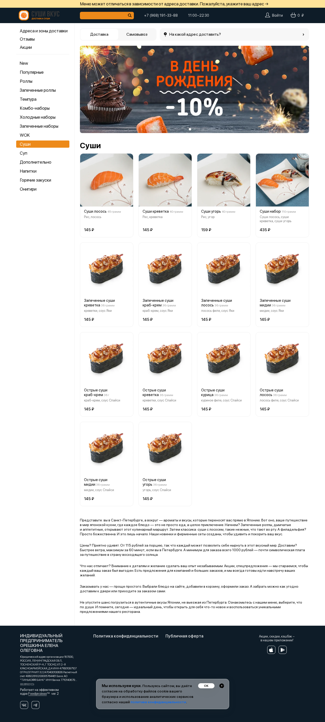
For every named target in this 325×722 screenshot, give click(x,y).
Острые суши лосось (271, 392)
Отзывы (27, 39)
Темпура (28, 99)
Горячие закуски (35, 180)
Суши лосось (95, 211)
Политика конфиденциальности (125, 636)
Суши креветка (156, 211)
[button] (87, 89)
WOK (25, 135)
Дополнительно (35, 162)
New (24, 63)
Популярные (32, 72)
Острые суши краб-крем (95, 392)
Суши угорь (211, 211)
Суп (23, 153)
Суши (25, 144)
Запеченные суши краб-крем (158, 302)
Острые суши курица (213, 392)
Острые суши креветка (154, 392)
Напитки (28, 171)
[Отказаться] (222, 686)
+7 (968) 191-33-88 (161, 15)
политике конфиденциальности (158, 702)
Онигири (28, 189)
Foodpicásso (37, 694)
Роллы (26, 81)
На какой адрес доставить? (195, 34)
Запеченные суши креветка (99, 302)
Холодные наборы (37, 117)
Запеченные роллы (38, 90)
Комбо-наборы (35, 108)
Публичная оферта (184, 636)
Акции (26, 47)
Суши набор (270, 211)
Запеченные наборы (39, 126)
